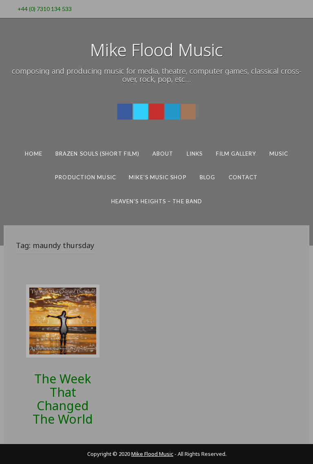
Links (195, 153)
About (163, 153)
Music (278, 153)
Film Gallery (236, 153)
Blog (207, 177)
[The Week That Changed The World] (62, 320)
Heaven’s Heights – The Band (156, 201)
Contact (243, 177)
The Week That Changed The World (63, 398)
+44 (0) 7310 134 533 (45, 8)
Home (33, 153)
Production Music (85, 177)
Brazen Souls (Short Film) (97, 153)
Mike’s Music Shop (157, 177)
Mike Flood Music (156, 49)
